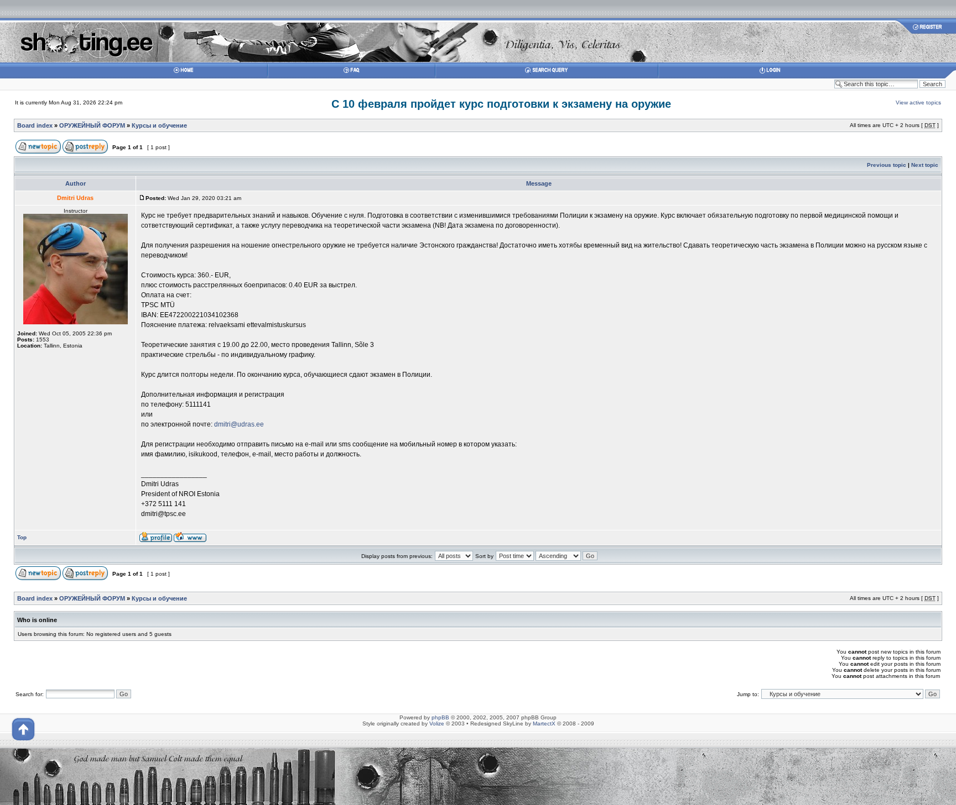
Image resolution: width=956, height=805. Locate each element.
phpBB (440, 717)
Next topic (924, 165)
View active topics (918, 102)
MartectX (544, 723)
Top (22, 537)
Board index (35, 125)
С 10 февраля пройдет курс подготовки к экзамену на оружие (501, 104)
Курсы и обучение (159, 125)
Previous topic (886, 165)
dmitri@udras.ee (239, 424)
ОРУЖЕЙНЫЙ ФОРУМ (92, 125)
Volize (436, 723)
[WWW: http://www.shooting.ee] (190, 540)
